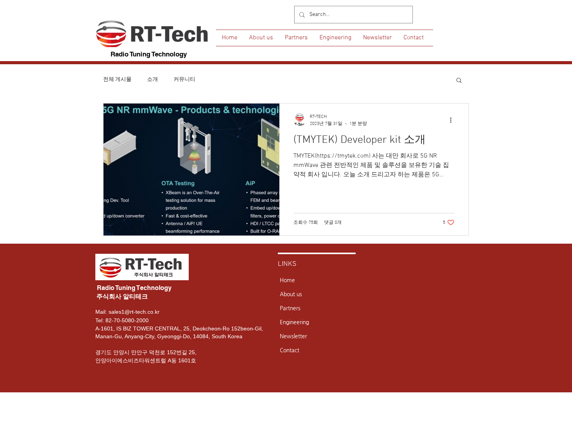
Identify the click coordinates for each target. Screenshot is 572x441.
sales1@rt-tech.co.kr (134, 312)
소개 (152, 79)
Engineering (294, 322)
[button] (459, 81)
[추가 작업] (453, 120)
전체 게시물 (117, 79)
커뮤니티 (184, 79)
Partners (290, 308)
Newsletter (293, 336)
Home (287, 280)
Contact (289, 350)
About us (291, 294)
